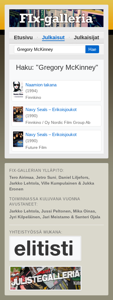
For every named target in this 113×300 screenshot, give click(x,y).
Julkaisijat (86, 37)
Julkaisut (53, 37)
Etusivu (23, 37)
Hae (92, 49)
